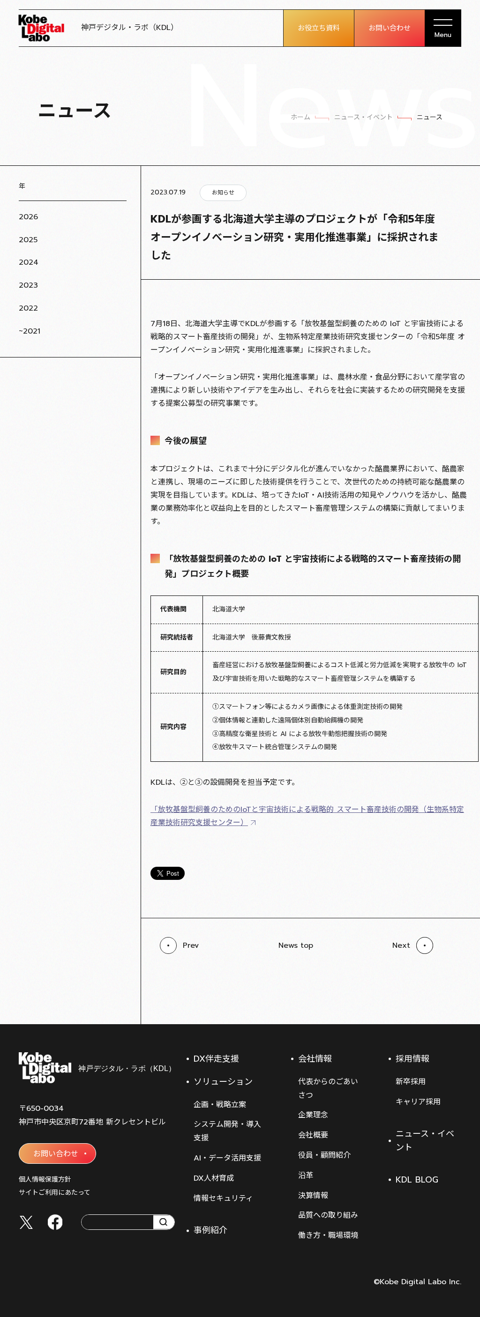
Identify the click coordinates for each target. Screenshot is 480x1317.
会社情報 (315, 1058)
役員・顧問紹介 (324, 1155)
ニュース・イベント (425, 1140)
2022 (28, 308)
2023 (28, 285)
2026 (28, 217)
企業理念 (313, 1115)
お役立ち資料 (319, 28)
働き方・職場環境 (328, 1235)
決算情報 (313, 1195)
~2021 (29, 331)
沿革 (305, 1175)
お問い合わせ (389, 28)
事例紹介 (210, 1230)
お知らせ (223, 192)
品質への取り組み (328, 1215)
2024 (28, 262)
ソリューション (223, 1081)
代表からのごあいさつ (328, 1088)
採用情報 (412, 1058)
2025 (28, 240)
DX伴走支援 (216, 1058)
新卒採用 (411, 1081)
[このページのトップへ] (451, 1000)
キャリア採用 (418, 1102)
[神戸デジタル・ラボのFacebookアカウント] (55, 1222)
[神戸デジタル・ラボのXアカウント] (26, 1222)
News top (295, 945)
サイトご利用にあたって (54, 1193)
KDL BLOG (417, 1179)
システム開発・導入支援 (227, 1131)
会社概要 (313, 1135)
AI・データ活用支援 (227, 1158)
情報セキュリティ (223, 1198)
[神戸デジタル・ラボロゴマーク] (97, 1067)
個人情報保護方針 (45, 1179)
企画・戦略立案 (220, 1104)
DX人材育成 (214, 1178)
